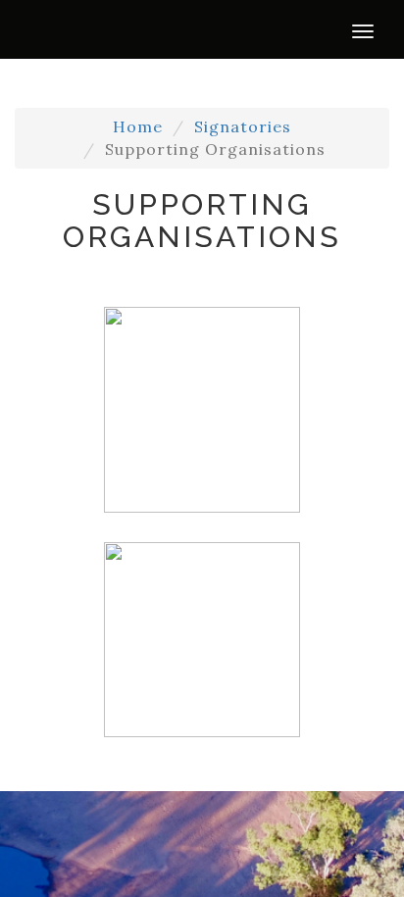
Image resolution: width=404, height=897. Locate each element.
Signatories (242, 126)
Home (138, 126)
